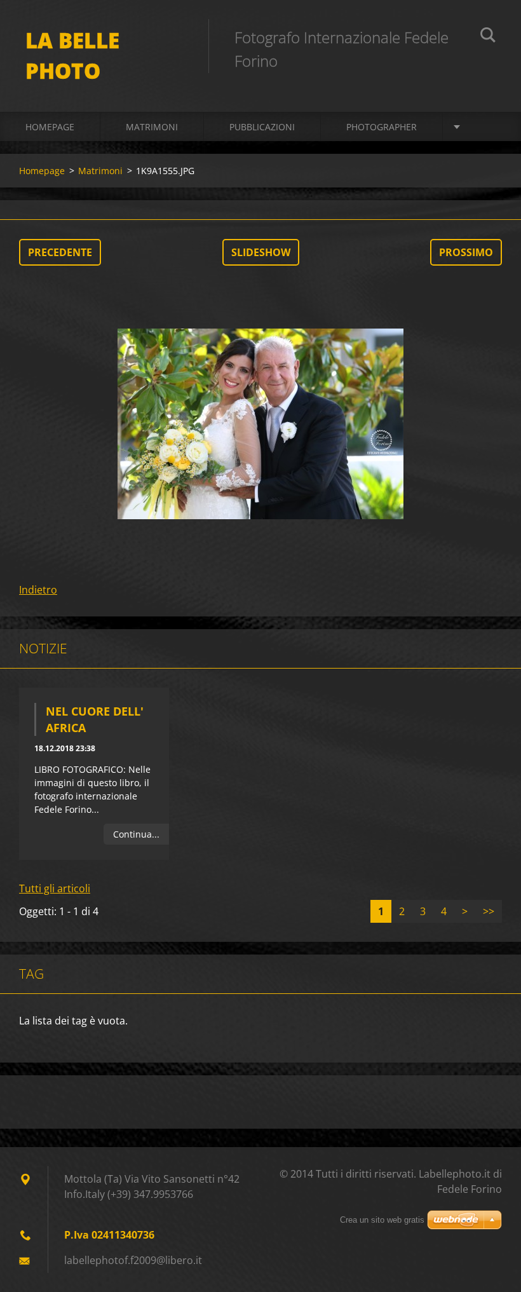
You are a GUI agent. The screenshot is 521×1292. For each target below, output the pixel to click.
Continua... (136, 834)
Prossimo (466, 252)
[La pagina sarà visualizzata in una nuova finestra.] (260, 424)
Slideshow (260, 252)
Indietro (38, 590)
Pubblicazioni (262, 127)
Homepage (49, 127)
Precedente (60, 252)
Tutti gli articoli (54, 888)
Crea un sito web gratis (382, 1220)
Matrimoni (152, 127)
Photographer (381, 127)
